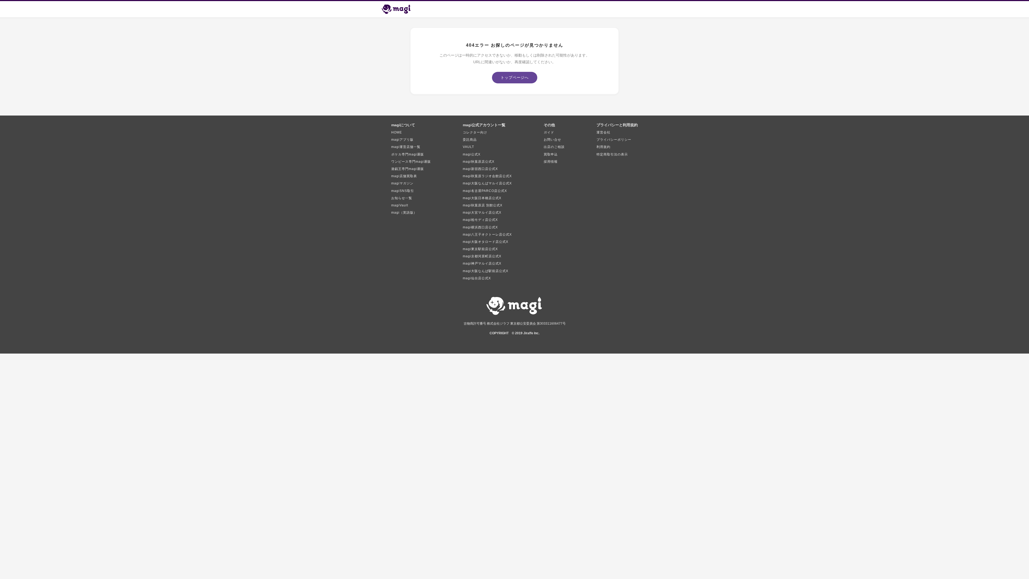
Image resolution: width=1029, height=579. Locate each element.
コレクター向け (475, 132)
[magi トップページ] (398, 9)
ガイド (549, 132)
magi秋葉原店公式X (478, 162)
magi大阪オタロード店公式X (485, 242)
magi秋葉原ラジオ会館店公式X (487, 176)
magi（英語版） (404, 212)
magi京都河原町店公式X (482, 256)
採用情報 (551, 162)
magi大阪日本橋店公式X (482, 198)
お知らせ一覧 (401, 198)
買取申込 (551, 154)
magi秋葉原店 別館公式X (482, 205)
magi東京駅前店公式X (480, 249)
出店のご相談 (554, 147)
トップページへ (515, 77)
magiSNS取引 (402, 191)
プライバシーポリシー (613, 140)
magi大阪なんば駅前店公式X (485, 271)
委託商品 (470, 140)
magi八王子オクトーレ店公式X (487, 234)
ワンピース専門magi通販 (411, 162)
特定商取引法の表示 (612, 154)
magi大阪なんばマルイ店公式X (487, 183)
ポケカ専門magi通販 (407, 154)
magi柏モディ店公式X (480, 220)
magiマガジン (402, 183)
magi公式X (471, 154)
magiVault (399, 205)
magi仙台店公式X (477, 278)
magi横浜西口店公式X (480, 227)
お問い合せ (552, 140)
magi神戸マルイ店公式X (482, 263)
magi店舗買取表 (404, 176)
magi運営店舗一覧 (405, 147)
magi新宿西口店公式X (480, 169)
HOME (396, 132)
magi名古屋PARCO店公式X (485, 191)
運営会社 (603, 132)
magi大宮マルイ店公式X (482, 212)
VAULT (468, 147)
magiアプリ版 (402, 140)
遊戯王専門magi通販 (407, 169)
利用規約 (603, 147)
